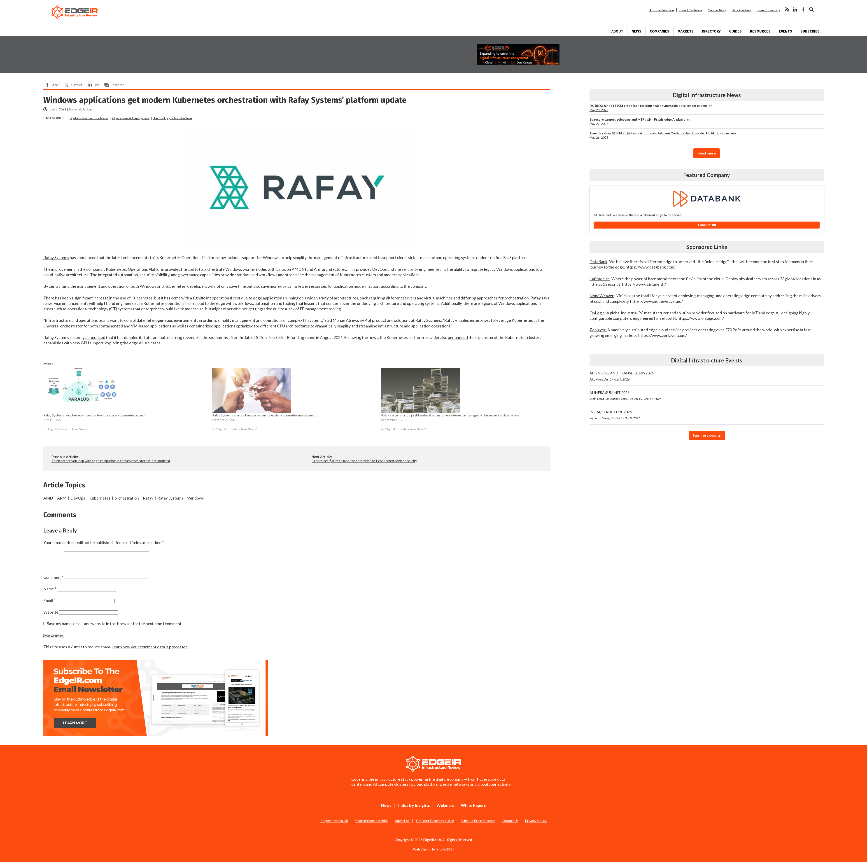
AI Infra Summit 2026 (626, 395)
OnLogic (597, 312)
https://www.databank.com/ (651, 266)
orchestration (126, 497)
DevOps (77, 497)
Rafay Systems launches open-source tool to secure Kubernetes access (94, 415)
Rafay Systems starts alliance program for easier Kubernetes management (264, 415)
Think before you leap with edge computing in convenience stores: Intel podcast (110, 461)
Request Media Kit (334, 821)
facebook (803, 9)
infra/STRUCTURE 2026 (615, 415)
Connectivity (717, 10)
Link (96, 85)
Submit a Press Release (478, 821)
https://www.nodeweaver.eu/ (656, 301)
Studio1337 (445, 849)
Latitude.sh (600, 278)
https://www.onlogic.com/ (701, 318)
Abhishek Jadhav (80, 109)
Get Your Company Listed (435, 821)
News (636, 31)
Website (50, 612)
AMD (48, 497)
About (617, 31)
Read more (706, 153)
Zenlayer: (598, 329)
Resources (760, 31)
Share (55, 85)
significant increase (91, 297)
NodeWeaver (602, 295)
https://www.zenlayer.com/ (662, 335)
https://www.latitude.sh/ (644, 284)
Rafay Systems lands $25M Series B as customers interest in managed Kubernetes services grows (450, 415)
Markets (686, 31)
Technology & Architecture (172, 118)
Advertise (402, 821)
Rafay (148, 497)
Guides (735, 31)
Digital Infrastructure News (89, 118)
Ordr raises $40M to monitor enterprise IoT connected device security (364, 461)
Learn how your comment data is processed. (150, 646)
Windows (195, 497)
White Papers (473, 805)
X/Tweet (76, 85)
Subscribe (810, 31)
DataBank (598, 261)
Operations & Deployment (130, 118)
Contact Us (510, 821)
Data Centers (741, 10)
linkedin (795, 9)
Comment (117, 85)
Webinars (445, 805)
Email (49, 600)
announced (95, 337)
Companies (659, 31)
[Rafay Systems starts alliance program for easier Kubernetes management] (294, 390)
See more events (707, 435)
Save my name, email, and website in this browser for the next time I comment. (114, 623)
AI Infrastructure (661, 10)
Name (49, 588)
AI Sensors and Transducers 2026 (622, 376)
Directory (711, 31)
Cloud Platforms (690, 10)
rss (787, 9)
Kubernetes (99, 497)
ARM (61, 497)
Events (785, 31)
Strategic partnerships (371, 821)
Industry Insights (414, 805)
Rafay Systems (56, 257)
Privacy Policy (536, 821)
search (811, 9)
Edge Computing (768, 10)
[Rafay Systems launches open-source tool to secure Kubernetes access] (125, 390)
